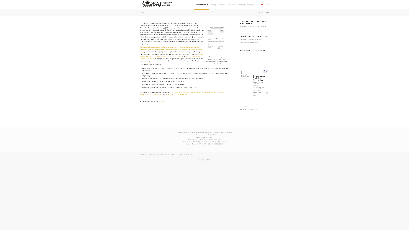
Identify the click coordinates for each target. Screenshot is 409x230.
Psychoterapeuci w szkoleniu (249, 43)
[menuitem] (201, 4)
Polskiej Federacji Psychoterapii (176, 94)
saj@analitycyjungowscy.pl (248, 109)
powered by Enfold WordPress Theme (182, 154)
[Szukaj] (257, 4)
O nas (142, 12)
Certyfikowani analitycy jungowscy (251, 39)
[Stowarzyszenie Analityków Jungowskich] (156, 4)
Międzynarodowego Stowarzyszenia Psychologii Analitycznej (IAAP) (196, 92)
